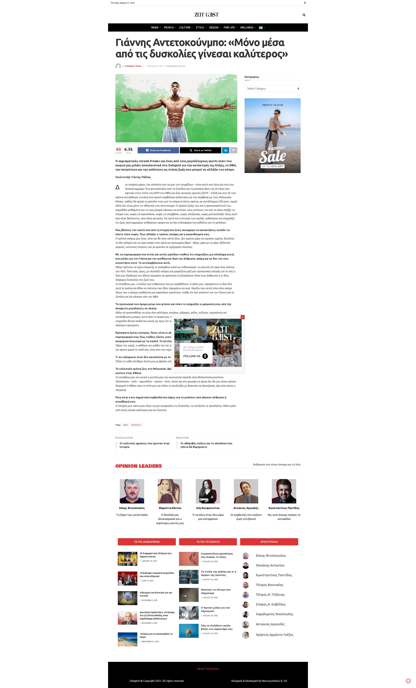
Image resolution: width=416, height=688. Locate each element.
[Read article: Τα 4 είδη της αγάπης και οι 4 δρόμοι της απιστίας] (189, 577)
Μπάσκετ (136, 425)
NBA (125, 425)
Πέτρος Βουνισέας (269, 585)
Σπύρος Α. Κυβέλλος (271, 604)
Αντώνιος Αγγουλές (270, 624)
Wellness (246, 27)
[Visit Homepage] (207, 14)
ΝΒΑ (122, 271)
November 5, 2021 (149, 600)
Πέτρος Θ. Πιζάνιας (270, 594)
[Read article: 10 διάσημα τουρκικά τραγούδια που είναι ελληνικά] (127, 578)
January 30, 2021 (149, 561)
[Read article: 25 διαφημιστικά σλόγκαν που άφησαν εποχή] (127, 559)
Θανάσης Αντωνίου (270, 565)
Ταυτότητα (212, 668)
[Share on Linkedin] (225, 150)
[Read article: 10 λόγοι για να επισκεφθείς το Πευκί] (127, 639)
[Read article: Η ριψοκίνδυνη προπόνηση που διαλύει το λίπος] (189, 559)
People (169, 27)
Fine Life (229, 27)
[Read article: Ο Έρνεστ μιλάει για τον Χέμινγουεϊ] (189, 613)
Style (200, 27)
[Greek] (262, 27)
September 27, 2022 (150, 642)
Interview (172, 66)
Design (213, 27)
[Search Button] (304, 15)
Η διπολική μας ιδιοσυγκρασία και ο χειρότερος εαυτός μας (170, 519)
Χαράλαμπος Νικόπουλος (274, 614)
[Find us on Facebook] (305, 3)
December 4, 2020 (149, 623)
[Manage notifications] (408, 680)
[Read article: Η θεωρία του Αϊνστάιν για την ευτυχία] (127, 598)
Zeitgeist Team (133, 66)
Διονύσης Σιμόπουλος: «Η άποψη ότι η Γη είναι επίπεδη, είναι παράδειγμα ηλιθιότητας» (157, 615)
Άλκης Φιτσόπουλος (271, 555)
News (154, 27)
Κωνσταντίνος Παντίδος (274, 575)
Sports (181, 66)
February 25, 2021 (155, 66)
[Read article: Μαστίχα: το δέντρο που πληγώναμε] (189, 595)
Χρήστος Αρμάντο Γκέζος (274, 635)
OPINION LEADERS (138, 466)
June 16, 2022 (147, 581)
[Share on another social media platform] (233, 150)
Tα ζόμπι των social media (132, 514)
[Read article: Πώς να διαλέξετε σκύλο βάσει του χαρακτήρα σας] (189, 631)
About (200, 668)
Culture (184, 27)
